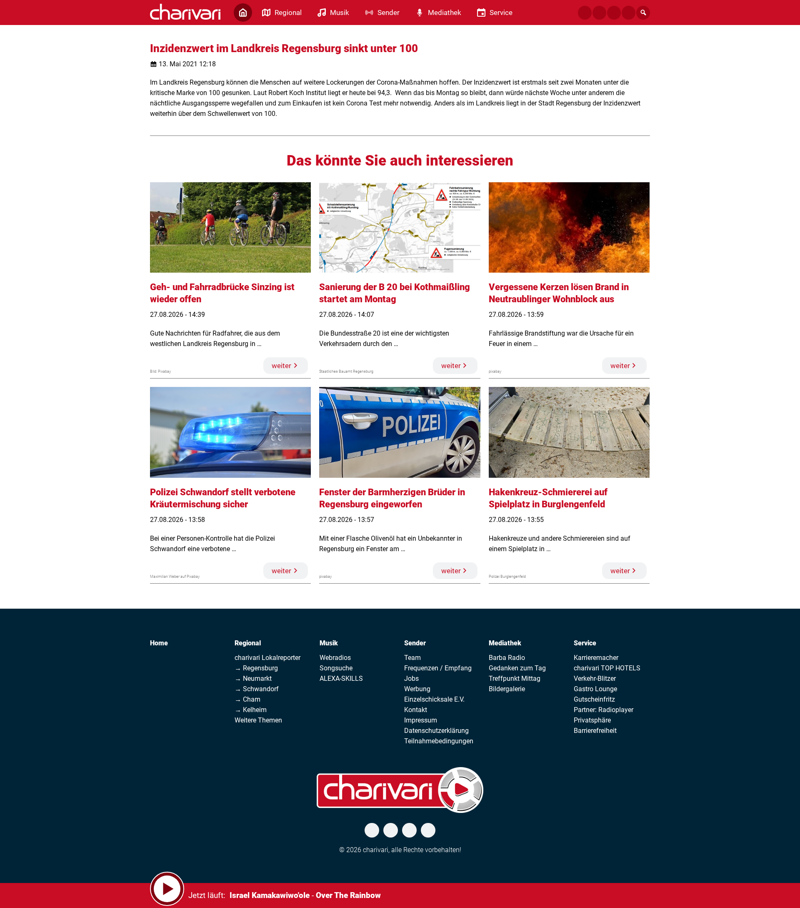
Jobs (411, 678)
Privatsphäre (592, 720)
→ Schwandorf (257, 689)
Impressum (420, 720)
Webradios (335, 658)
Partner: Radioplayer (603, 710)
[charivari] (185, 12)
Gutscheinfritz (594, 699)
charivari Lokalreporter (267, 658)
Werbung (417, 689)
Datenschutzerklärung (436, 731)
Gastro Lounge (595, 689)
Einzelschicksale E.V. (434, 699)
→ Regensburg (256, 668)
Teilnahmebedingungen (438, 741)
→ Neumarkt (253, 678)
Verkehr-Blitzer (595, 678)
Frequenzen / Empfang (438, 668)
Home (159, 643)
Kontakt (415, 710)
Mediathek (505, 643)
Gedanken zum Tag (517, 668)
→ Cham (247, 699)
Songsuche (336, 668)
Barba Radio (507, 658)
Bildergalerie (507, 689)
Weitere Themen (258, 720)
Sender (415, 643)
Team (412, 658)
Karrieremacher (596, 658)
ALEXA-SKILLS (341, 678)
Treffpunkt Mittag (514, 678)
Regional (248, 643)
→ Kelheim (251, 710)
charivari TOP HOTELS (607, 668)
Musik (329, 643)
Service (585, 643)
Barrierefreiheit (595, 731)
